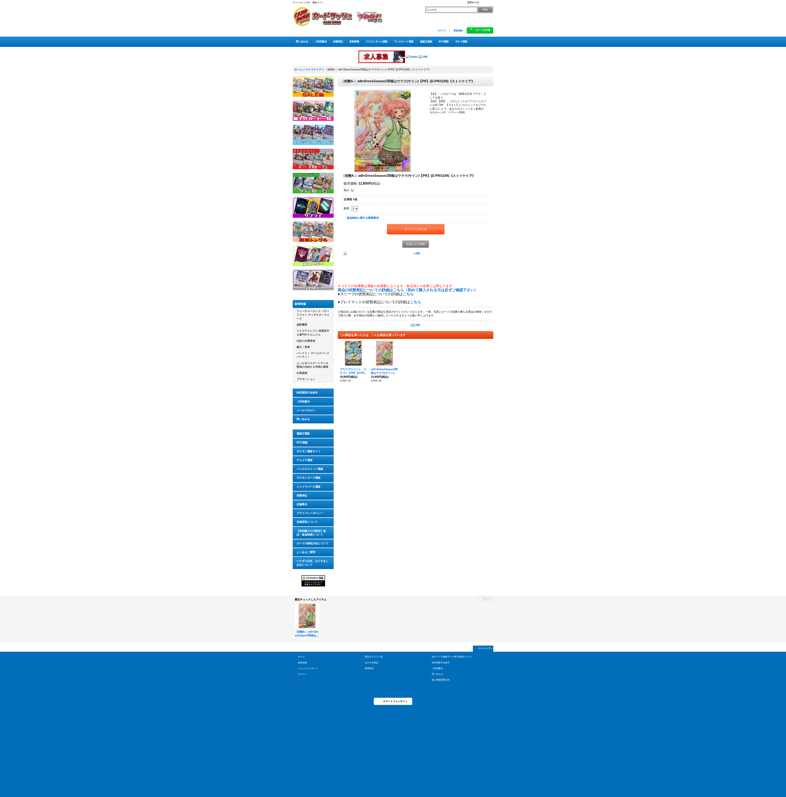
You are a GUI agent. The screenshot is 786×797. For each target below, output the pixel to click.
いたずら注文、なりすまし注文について (313, 562)
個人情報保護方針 (441, 680)
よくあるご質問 (306, 552)
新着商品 (369, 668)
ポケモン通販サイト (309, 451)
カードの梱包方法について (313, 543)
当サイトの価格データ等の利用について (452, 656)
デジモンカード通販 (309, 477)
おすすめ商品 (371, 662)
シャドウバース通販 (309, 486)
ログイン (442, 30)
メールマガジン (306, 410)
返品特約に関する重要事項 (363, 217)
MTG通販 (302, 442)
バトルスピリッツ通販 (310, 468)
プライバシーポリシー (310, 513)
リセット (487, 598)
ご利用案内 (303, 401)
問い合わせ (303, 419)
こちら (408, 294)
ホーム (301, 656)
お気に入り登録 (415, 244)
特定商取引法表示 (307, 392)
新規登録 (458, 30)
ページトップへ (485, 648)
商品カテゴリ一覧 (374, 656)
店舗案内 (302, 504)
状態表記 (302, 495)
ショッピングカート (308, 668)
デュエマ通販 (305, 460)
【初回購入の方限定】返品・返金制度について (311, 532)
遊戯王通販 (303, 433)
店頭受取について (307, 521)
